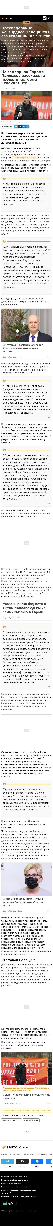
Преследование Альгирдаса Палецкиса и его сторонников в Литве (26, 1089)
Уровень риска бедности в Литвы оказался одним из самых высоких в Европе (24, 608)
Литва (23, 1115)
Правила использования (11, 1183)
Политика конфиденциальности (14, 1180)
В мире (4, 1154)
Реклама (14, 1176)
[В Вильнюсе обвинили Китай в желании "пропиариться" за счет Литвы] (26, 879)
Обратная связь (7, 1196)
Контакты (23, 1176)
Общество (28, 1154)
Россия (30, 1115)
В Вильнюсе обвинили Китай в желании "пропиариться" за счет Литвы (24, 902)
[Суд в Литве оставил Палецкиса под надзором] (26, 1068)
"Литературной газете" (25, 157)
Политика (5, 1115)
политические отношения (11, 1120)
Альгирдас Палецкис (31, 1120)
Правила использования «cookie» (15, 1187)
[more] (48, 208)
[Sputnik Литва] (7, 19)
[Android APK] (9, 1204)
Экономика (41, 1154)
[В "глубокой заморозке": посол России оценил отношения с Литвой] (26, 325)
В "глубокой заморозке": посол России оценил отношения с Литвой (23, 348)
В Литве (15, 1115)
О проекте (5, 1176)
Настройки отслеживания (25, 1196)
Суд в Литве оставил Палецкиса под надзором (26, 1096)
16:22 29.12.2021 (8, 88)
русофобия (40, 1115)
